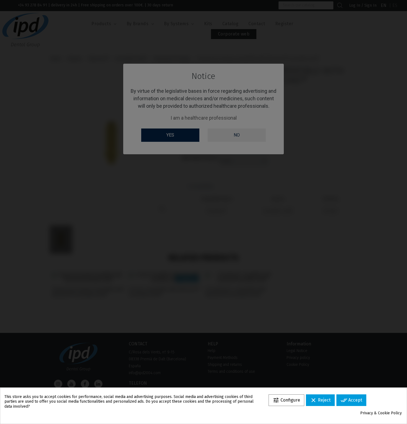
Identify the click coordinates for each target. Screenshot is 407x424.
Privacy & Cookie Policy (381, 413)
